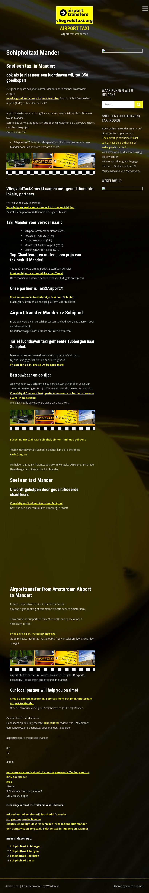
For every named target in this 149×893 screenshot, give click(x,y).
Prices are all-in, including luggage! (33, 634)
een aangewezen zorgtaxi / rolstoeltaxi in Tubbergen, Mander (47, 828)
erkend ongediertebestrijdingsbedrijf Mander (36, 814)
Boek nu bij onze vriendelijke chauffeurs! (36, 273)
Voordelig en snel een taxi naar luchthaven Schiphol (40, 207)
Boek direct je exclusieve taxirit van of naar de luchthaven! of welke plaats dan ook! (120, 142)
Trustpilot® (51, 723)
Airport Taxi (74, 28)
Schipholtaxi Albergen (24, 851)
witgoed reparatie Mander (23, 819)
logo (9, 781)
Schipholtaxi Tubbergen (25, 846)
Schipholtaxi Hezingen (24, 855)
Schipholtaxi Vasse (22, 860)
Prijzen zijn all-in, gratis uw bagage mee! (37, 364)
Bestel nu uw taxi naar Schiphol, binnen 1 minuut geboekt (48, 439)
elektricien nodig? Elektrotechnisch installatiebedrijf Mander (46, 824)
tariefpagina (18, 454)
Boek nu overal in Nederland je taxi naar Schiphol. (42, 297)
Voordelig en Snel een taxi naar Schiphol (36, 503)
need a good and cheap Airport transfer (32, 98)
